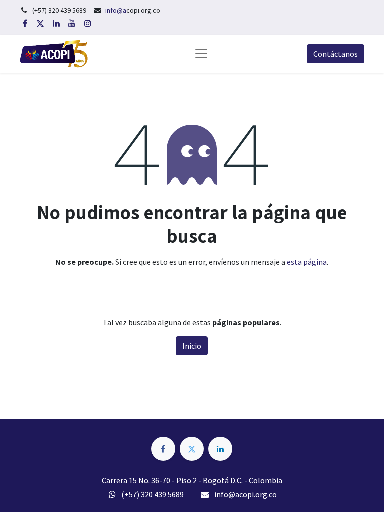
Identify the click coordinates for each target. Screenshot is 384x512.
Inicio (192, 346)
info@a (116, 10)
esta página (307, 262)
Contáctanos (336, 54)
